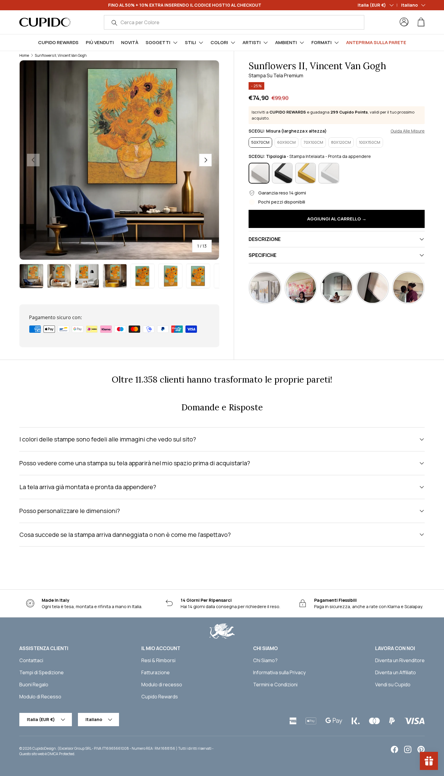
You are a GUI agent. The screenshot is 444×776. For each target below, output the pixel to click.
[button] (421, 22)
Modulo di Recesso (40, 696)
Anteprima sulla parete (376, 42)
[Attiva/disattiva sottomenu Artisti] (265, 42)
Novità (129, 42)
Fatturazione (155, 672)
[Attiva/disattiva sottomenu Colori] (232, 42)
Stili (190, 42)
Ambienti (286, 42)
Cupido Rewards (58, 42)
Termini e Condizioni (275, 684)
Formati (321, 42)
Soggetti (158, 42)
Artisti (252, 42)
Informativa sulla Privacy (279, 672)
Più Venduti (100, 42)
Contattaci (31, 660)
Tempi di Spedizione (41, 672)
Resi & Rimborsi (158, 660)
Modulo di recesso (161, 684)
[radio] (260, 142)
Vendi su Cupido (392, 684)
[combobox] (234, 22)
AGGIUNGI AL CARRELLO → (336, 219)
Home (24, 55)
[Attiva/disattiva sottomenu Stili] (200, 42)
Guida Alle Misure (408, 131)
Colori (219, 42)
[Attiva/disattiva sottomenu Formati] (336, 42)
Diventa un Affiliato (395, 672)
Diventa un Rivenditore (400, 660)
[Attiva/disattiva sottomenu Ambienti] (301, 42)
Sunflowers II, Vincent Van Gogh (61, 55)
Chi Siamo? (265, 660)
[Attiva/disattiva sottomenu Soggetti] (175, 42)
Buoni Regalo (33, 684)
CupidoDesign (44, 748)
